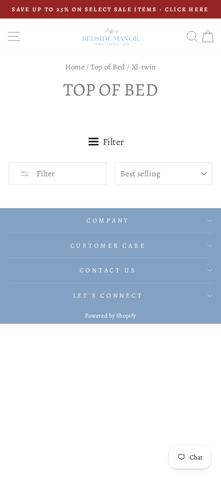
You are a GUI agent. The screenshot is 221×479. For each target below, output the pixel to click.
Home (75, 67)
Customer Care (108, 245)
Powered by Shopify (110, 315)
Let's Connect (108, 295)
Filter (44, 173)
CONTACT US (108, 270)
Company (108, 220)
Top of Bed (107, 67)
